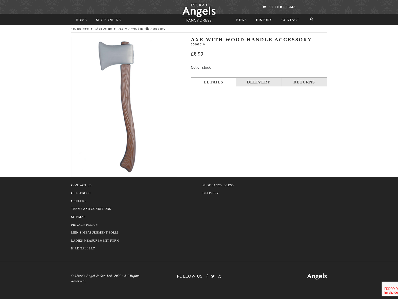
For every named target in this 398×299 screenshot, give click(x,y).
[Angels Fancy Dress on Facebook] (207, 276)
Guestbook (81, 193)
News (241, 20)
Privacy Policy (84, 224)
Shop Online (108, 20)
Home (81, 20)
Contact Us (81, 185)
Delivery (210, 193)
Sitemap (78, 217)
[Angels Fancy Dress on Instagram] (219, 276)
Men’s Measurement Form (94, 232)
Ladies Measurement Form (95, 240)
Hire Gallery (83, 248)
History (264, 20)
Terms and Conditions (91, 208)
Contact (290, 20)
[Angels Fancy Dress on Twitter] (213, 276)
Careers (78, 201)
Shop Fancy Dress (218, 185)
